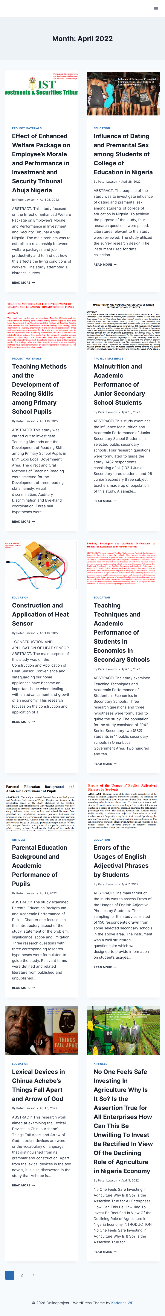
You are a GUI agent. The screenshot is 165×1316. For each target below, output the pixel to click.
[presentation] (41, 94)
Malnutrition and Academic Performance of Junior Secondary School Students (119, 384)
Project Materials (27, 128)
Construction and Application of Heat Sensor (40, 614)
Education (102, 128)
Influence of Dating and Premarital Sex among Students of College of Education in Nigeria (123, 154)
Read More (23, 282)
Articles (19, 839)
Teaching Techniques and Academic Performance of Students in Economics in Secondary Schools (122, 632)
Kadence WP (122, 1303)
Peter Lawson (25, 199)
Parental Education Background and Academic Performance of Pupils (39, 865)
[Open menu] (156, 8)
